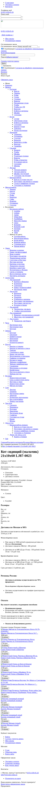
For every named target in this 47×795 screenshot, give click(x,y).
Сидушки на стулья (17, 417)
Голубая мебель (19, 236)
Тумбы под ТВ (19, 107)
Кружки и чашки (16, 360)
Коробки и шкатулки (17, 268)
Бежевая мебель (20, 242)
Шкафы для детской (21, 174)
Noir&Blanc (18, 219)
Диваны (17, 93)
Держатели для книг (17, 266)
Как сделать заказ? (12, 765)
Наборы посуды (15, 374)
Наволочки (14, 411)
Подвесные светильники (19, 397)
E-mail (3, 55)
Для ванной (14, 307)
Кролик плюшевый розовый (11, 701)
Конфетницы (14, 370)
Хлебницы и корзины (22, 299)
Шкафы (17, 113)
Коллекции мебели (17, 209)
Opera (16, 223)
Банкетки (13, 197)
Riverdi (16, 231)
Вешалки (17, 140)
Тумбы (16, 105)
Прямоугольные (16, 337)
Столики (17, 99)
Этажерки (17, 134)
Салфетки (13, 415)
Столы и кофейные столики (24, 183)
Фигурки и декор (16, 382)
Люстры (13, 390)
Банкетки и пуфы (20, 142)
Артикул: (4, 461)
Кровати (17, 150)
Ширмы (17, 166)
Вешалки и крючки (17, 250)
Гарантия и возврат (12, 763)
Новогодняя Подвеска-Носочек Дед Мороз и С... (19, 684)
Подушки (13, 409)
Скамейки (18, 146)
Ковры (12, 419)
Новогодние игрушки (18, 378)
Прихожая (13, 132)
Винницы (17, 293)
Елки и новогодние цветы (19, 380)
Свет (7, 388)
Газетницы (18, 285)
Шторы (12, 421)
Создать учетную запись (10, 61)
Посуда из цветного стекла (20, 372)
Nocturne (17, 229)
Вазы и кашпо (15, 254)
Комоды (17, 101)
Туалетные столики (21, 156)
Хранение (17, 297)
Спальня (13, 148)
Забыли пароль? (12, 57)
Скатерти (13, 405)
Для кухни (13, 291)
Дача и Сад (9, 423)
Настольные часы (16, 327)
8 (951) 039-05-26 (7, 12)
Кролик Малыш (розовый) (11, 709)
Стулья (16, 119)
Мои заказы (9, 39)
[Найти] (22, 19)
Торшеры (13, 391)
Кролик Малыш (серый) (10, 725)
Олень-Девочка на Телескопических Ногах (17, 641)
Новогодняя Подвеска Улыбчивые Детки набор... (19, 692)
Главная (4, 442)
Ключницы (18, 284)
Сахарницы (14, 366)
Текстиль (8, 403)
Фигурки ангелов (16, 262)
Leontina (17, 211)
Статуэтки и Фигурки (18, 260)
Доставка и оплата (12, 5)
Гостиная (13, 89)
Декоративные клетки (18, 258)
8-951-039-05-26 (33, 773)
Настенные (14, 340)
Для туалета (14, 319)
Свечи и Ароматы (16, 272)
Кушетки (13, 201)
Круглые (13, 329)
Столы (16, 97)
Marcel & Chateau (20, 221)
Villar (16, 232)
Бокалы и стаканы (16, 346)
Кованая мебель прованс (19, 425)
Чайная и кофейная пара (19, 364)
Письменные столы (21, 103)
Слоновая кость (20, 244)
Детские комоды (20, 172)
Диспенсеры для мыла (22, 309)
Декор (7, 248)
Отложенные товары (13, 41)
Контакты (9, 7)
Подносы (17, 295)
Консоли (17, 109)
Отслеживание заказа (9, 46)
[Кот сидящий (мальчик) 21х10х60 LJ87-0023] (18, 446)
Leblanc (17, 213)
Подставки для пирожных (23, 301)
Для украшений (15, 313)
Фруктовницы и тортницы (20, 356)
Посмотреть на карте (13, 778)
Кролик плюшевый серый (10, 717)
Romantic (17, 225)
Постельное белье (16, 413)
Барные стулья (19, 126)
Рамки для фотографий (18, 252)
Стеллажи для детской (22, 176)
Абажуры (13, 395)
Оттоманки (18, 136)
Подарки (8, 376)
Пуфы (16, 95)
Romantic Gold (19, 227)
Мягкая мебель (10, 187)
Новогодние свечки (17, 384)
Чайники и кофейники (18, 362)
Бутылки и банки (20, 305)
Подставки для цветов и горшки (26, 181)
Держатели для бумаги (22, 321)
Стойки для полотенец (22, 311)
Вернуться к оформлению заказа (13, 784)
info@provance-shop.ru (9, 775)
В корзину (5, 637)
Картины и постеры (17, 264)
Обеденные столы (20, 121)
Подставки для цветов (18, 256)
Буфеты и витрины (21, 111)
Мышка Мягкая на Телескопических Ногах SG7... (19, 633)
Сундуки (17, 138)
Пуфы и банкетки (20, 160)
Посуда (8, 344)
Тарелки (13, 350)
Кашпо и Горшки (20, 437)
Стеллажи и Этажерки (22, 185)
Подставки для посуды (22, 303)
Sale (6, 439)
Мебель (8, 87)
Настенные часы (16, 325)
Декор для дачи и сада (18, 435)
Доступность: (6, 467)
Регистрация (10, 53)
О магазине (9, 3)
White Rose (18, 217)
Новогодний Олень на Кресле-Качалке (15, 666)
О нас (7, 750)
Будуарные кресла (20, 162)
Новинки (8, 85)
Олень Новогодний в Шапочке (12, 650)
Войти (3, 53)
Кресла (16, 91)
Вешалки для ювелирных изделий (26, 315)
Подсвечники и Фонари (19, 270)
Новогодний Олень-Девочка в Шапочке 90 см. (18, 658)
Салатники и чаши (17, 352)
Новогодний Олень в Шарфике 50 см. (15, 674)
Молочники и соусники (18, 368)
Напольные (14, 338)
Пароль (3, 57)
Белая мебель (19, 240)
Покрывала (14, 407)
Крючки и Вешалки (21, 282)
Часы (7, 323)
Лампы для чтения (16, 401)
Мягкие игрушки (16, 386)
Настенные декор (20, 289)
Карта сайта (9, 754)
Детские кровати (20, 170)
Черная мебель (19, 246)
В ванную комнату (17, 342)
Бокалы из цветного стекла (20, 348)
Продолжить (5, 786)
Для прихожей (15, 280)
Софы (12, 199)
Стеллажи (17, 115)
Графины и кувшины (17, 358)
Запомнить (7, 66)
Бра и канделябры (16, 399)
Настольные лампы (17, 393)
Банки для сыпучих (17, 354)
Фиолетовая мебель (21, 238)
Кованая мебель (15, 178)
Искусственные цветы (18, 274)
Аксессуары (9, 278)
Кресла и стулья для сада (23, 179)
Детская (13, 168)
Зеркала (8, 331)
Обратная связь (11, 752)
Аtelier (16, 215)
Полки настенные (20, 130)
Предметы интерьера (17, 276)
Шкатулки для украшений (23, 317)
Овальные (13, 335)
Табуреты (17, 128)
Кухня (12, 117)
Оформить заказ (7, 80)
